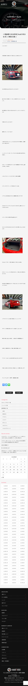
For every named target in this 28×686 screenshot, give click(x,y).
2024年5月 (6, 511)
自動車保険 (4, 639)
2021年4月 (14, 545)
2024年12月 (22, 502)
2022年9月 (22, 528)
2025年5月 (6, 500)
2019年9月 (22, 562)
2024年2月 (6, 514)
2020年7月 (14, 554)
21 (17, 469)
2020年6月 (22, 554)
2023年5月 (6, 522)
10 (3, 466)
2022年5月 (6, 534)
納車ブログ (8, 20)
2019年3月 (22, 568)
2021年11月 (5, 539)
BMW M (4, 414)
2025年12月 (22, 491)
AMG (4, 411)
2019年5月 (6, 568)
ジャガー (5, 419)
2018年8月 (6, 577)
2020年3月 (22, 557)
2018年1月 (14, 582)
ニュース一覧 (4, 405)
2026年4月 (14, 488)
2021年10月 (14, 539)
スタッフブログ (4, 605)
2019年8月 (6, 565)
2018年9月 (22, 574)
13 (14, 466)
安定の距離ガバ (5, 445)
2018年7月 (14, 577)
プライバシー (4, 655)
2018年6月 (22, 577)
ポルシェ (5, 422)
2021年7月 (14, 542)
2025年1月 (14, 502)
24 (3, 472)
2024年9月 (22, 505)
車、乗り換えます (5, 448)
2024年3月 (22, 511)
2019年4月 (14, 568)
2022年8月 (6, 531)
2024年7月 (14, 508)
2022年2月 (6, 537)
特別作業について (5, 634)
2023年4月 (14, 522)
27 (14, 472)
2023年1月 (14, 525)
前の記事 (9, 392)
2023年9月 (22, 517)
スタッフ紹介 (4, 618)
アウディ (8, 41)
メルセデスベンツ (7, 428)
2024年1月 (14, 514)
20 (14, 469)
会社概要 (3, 649)
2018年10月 (14, 574)
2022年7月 (14, 531)
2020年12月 (22, 548)
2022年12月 (22, 525)
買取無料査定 (4, 642)
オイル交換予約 (4, 597)
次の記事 (18, 392)
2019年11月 (5, 562)
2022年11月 (5, 528)
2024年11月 (5, 505)
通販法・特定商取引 (5, 661)
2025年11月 (5, 494)
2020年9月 (22, 551)
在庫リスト (2, 4)
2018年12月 (22, 571)
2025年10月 (14, 494)
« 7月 (2, 477)
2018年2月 (6, 582)
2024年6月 (22, 508)
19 (10, 469)
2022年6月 (22, 531)
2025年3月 (22, 500)
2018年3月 (22, 579)
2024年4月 (14, 511)
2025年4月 (14, 500)
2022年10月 (14, 528)
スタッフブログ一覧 (6, 402)
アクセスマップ (4, 615)
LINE (4, 4)
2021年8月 (6, 542)
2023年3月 (22, 522)
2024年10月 (14, 505)
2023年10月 (14, 517)
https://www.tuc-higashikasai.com (15, 679)
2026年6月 (22, 485)
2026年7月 (14, 485)
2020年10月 (14, 551)
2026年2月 (6, 491)
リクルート (4, 652)
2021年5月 (6, 545)
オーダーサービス (5, 636)
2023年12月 (22, 514)
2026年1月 (14, 491)
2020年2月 (6, 559)
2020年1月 (14, 559)
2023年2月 (6, 525)
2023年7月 (14, 520)
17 (3, 469)
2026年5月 (6, 488)
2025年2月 (6, 502)
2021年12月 (22, 537)
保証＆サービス (4, 628)
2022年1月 (14, 537)
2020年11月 (5, 551)
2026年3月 (22, 488)
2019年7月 (14, 565)
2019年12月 (22, 559)
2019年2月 (6, 571)
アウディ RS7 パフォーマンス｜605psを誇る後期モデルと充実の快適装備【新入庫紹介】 (13, 441)
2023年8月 (6, 520)
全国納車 (3, 631)
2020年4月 (14, 557)
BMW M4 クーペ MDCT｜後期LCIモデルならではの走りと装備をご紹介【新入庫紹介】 (13, 451)
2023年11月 (5, 517)
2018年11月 (5, 574)
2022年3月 (22, 534)
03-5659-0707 (6, 4)
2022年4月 (14, 534)
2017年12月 (22, 582)
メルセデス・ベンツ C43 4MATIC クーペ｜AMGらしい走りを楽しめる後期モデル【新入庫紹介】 (13, 437)
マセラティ (5, 425)
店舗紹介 (3, 612)
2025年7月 (14, 497)
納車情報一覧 (14, 41)
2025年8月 (6, 497)
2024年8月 (6, 508)
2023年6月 (22, 520)
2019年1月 (14, 571)
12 (10, 466)
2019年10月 (14, 562)
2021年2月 (6, 548)
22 (21, 469)
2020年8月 (6, 554)
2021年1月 (14, 548)
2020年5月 (6, 557)
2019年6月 (22, 565)
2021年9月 (22, 539)
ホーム (3, 20)
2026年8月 (6, 485)
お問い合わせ (4, 658)
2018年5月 (6, 579)
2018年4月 (14, 579)
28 (17, 472)
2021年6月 (22, 542)
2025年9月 (22, 494)
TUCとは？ (4, 621)
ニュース (3, 600)
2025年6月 (22, 497)
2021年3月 (22, 545)
